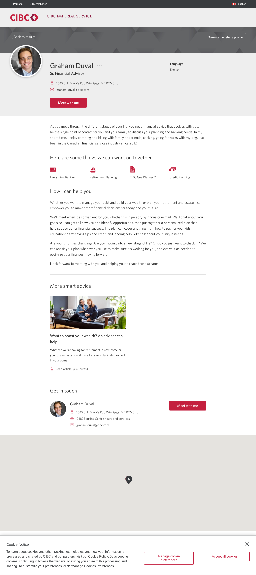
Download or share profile (225, 37)
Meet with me (68, 102)
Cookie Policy (98, 556)
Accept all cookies (225, 556)
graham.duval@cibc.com (72, 90)
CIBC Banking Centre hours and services (103, 419)
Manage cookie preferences (169, 558)
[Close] (247, 544)
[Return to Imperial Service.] (24, 17)
